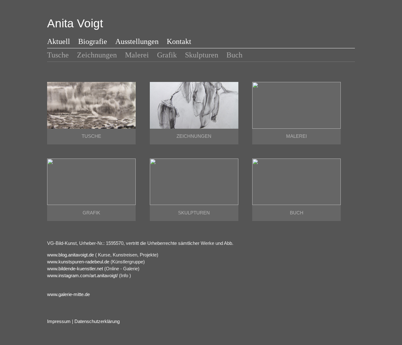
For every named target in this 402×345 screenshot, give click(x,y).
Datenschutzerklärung (97, 321)
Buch (234, 54)
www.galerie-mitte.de (68, 294)
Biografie (92, 41)
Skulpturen (201, 54)
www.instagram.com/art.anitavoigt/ (82, 275)
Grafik (167, 54)
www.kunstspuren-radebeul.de (78, 261)
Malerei (137, 54)
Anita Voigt (75, 23)
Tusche (58, 54)
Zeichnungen (97, 54)
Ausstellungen (137, 41)
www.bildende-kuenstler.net (75, 268)
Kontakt (179, 41)
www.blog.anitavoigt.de (70, 254)
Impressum (59, 321)
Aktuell (58, 41)
